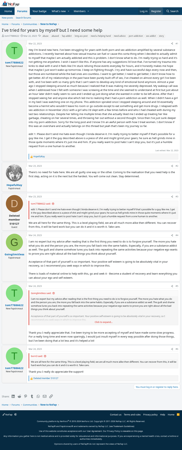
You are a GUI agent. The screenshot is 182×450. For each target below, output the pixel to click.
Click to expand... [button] (104, 322)
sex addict (151, 35)
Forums (22, 11)
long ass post (81, 35)
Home (8, 11)
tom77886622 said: (41, 203)
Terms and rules (132, 414)
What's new (59, 11)
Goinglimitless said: (41, 293)
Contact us (115, 414)
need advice (120, 35)
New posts (7, 17)
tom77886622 (12, 35)
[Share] (172, 44)
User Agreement (94, 431)
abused (55, 35)
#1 (177, 43)
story (161, 35)
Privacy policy (150, 414)
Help (162, 414)
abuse (45, 35)
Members (79, 11)
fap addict (67, 35)
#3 (177, 196)
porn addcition (136, 35)
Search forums (23, 17)
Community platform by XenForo (65, 421)
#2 (177, 165)
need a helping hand (101, 35)
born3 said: (37, 356)
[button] (68, 11)
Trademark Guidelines (123, 426)
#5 (177, 286)
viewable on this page (132, 431)
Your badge (39, 11)
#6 (177, 349)
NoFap (9, 414)
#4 (177, 235)
